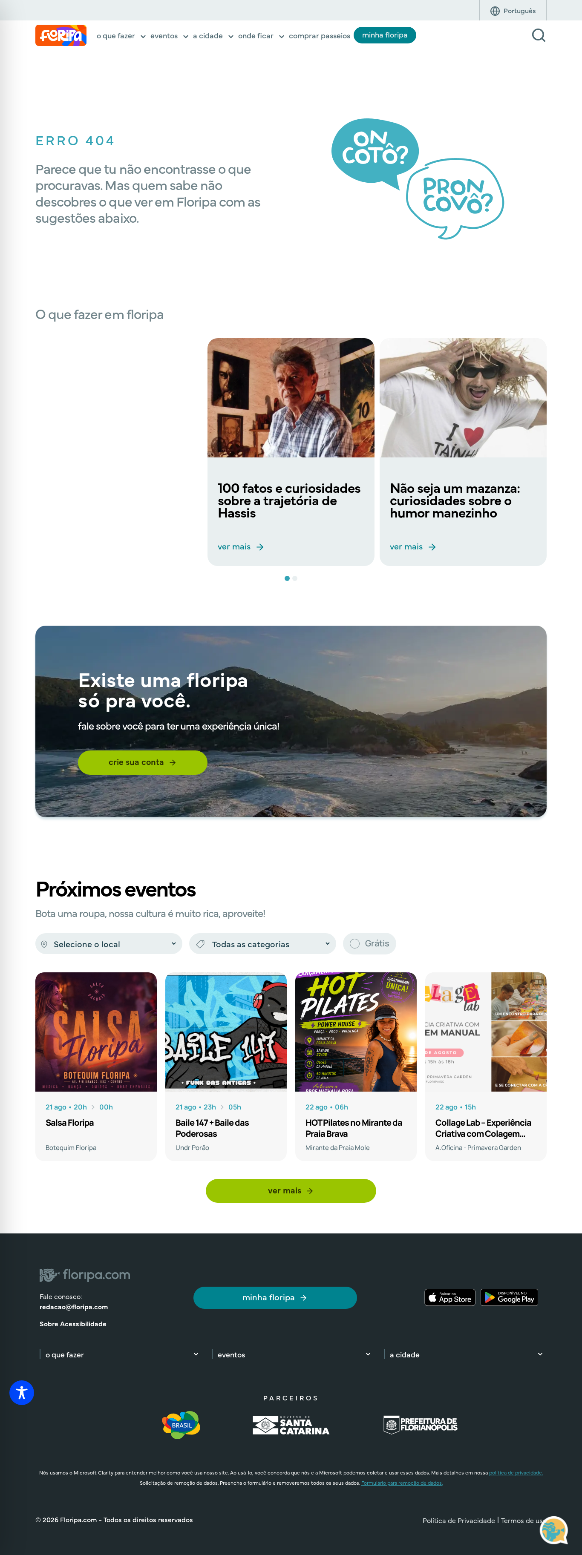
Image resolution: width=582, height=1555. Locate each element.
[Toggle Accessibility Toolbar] (22, 1393)
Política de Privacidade (459, 1520)
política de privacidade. (516, 1472)
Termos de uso (524, 1520)
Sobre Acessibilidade (73, 1323)
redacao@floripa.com (74, 1306)
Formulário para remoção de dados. (402, 1482)
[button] (122, 36)
